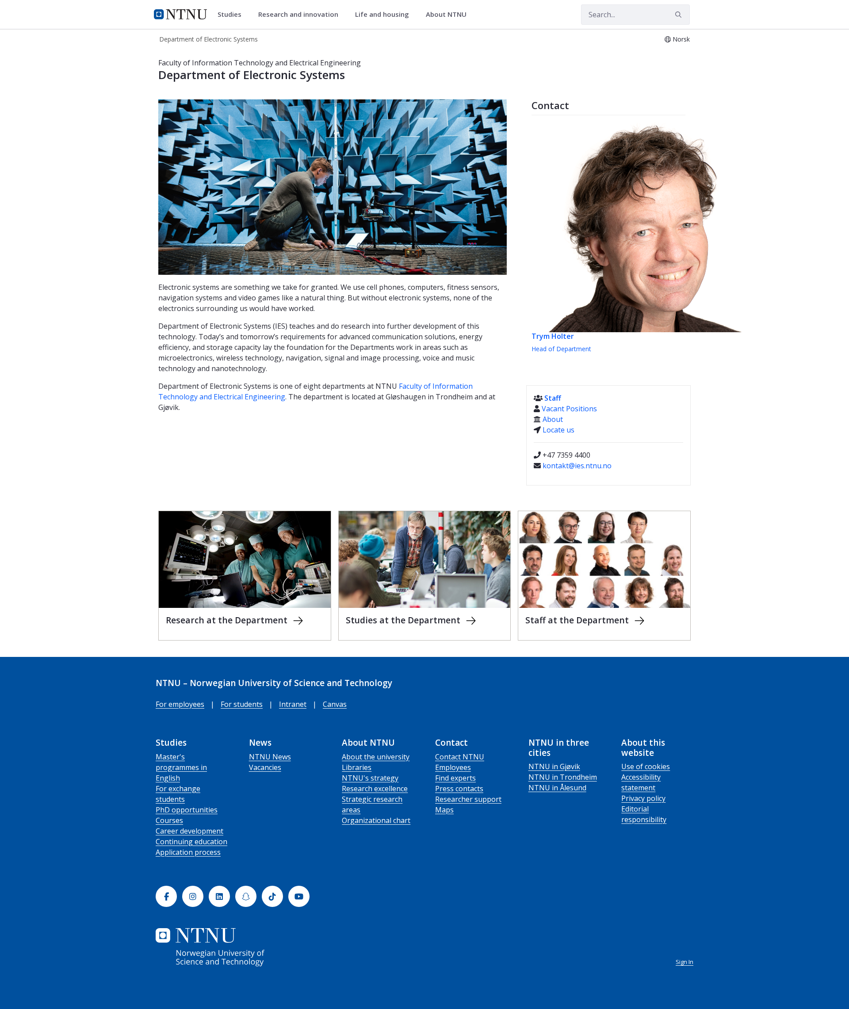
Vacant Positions (569, 408)
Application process (188, 852)
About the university (375, 757)
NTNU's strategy (370, 778)
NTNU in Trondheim (562, 777)
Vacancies (265, 767)
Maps (444, 810)
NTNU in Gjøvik (554, 766)
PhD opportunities (187, 810)
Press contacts (459, 788)
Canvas (335, 704)
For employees (180, 704)
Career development (189, 831)
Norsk (681, 39)
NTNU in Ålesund (557, 788)
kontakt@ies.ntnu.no (577, 465)
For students (242, 704)
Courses (169, 820)
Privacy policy (643, 798)
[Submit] (679, 14)
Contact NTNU (459, 757)
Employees (453, 767)
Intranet (292, 704)
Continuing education (191, 841)
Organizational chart (376, 820)
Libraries (356, 767)
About (553, 419)
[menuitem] (232, 14)
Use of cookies (645, 766)
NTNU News (270, 757)
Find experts (455, 778)
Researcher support (468, 799)
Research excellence (375, 788)
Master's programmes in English (181, 767)
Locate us (558, 430)
